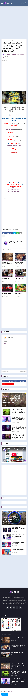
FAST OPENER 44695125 (5, 279)
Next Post (22, 371)
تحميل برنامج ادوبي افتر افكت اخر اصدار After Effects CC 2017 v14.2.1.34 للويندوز (18, 436)
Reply (5, 343)
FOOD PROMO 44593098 (18, 294)
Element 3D (9, 129)
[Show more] (3, 236)
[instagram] (17, 607)
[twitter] (14, 607)
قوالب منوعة (15, 229)
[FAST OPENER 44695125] (5, 654)
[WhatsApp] (17, 233)
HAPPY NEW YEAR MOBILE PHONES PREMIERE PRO (18, 550)
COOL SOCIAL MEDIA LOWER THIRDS (20, 279)
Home (3, 40)
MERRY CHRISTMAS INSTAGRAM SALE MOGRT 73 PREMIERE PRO (18, 529)
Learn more (10, 691)
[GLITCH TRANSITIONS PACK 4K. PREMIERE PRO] (6, 537)
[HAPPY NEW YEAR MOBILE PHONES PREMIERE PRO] (6, 552)
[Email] (20, 233)
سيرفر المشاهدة (14, 152)
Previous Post (6, 371)
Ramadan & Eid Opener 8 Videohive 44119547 (7, 264)
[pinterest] (20, 607)
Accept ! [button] (5, 694)
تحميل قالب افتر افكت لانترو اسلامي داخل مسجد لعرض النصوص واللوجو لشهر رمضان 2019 (18, 665)
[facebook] (7, 607)
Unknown (10, 337)
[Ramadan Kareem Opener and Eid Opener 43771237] (5, 647)
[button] (2, 3)
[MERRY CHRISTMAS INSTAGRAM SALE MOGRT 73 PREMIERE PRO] (6, 529)
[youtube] (11, 607)
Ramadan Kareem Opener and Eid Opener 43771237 (19, 264)
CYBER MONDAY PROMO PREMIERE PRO (18, 543)
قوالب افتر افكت (9, 40)
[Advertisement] (14, 23)
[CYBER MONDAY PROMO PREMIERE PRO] (6, 544)
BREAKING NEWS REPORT (6, 294)
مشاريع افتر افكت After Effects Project (15, 242)
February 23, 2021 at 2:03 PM (13, 338)
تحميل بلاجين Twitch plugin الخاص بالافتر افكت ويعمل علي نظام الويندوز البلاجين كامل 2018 (18, 411)
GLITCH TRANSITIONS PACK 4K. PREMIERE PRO (18, 535)
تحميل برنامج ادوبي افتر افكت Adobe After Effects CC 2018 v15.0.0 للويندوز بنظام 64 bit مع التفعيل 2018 (19, 427)
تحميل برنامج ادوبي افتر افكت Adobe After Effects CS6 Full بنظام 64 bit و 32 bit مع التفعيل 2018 (18, 419)
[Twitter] (14, 233)
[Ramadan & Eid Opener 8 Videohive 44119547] (5, 640)
